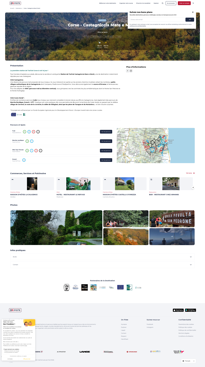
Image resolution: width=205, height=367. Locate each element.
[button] (193, 187)
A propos (124, 324)
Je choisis (10, 359)
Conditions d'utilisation (185, 336)
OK (190, 19)
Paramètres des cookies (186, 324)
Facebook (150, 324)
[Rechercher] (163, 3)
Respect (123, 336)
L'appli (123, 330)
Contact (123, 333)
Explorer (156, 3)
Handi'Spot (124, 339)
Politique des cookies (185, 327)
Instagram (150, 327)
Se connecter (171, 3)
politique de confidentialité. (138, 26)
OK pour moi (26, 359)
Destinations (19, 8)
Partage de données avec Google (11, 351)
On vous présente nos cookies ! (11, 352)
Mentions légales (183, 333)
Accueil (12, 8)
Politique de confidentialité (187, 330)
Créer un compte (184, 3)
